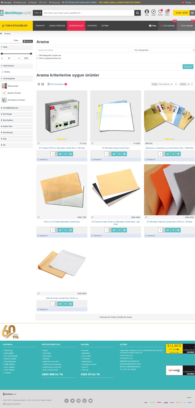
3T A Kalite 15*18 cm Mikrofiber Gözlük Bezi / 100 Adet (62, 148)
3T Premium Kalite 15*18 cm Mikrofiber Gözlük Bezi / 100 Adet (116, 223)
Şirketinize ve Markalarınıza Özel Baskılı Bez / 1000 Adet (169, 148)
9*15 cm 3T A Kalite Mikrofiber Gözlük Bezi (62, 222)
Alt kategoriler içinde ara (50, 55)
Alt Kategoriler (9, 79)
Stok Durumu (8, 66)
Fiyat (5, 47)
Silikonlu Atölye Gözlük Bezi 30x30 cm (62, 298)
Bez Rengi (7, 114)
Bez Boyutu (8, 133)
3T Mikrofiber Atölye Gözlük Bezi (115, 148)
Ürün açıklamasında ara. (50, 58)
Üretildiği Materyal (10, 108)
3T (39, 143)
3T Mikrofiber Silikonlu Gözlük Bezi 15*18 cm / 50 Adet (169, 222)
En (4, 145)
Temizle (29, 41)
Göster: (183, 84)
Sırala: (154, 84)
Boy (5, 139)
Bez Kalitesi (8, 120)
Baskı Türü (7, 126)
